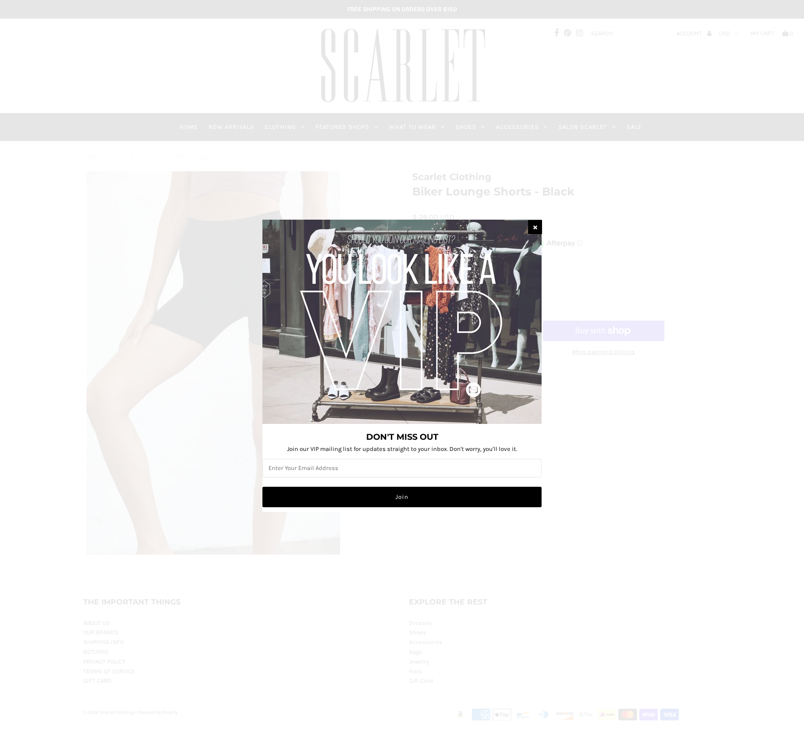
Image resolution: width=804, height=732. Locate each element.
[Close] (535, 227)
